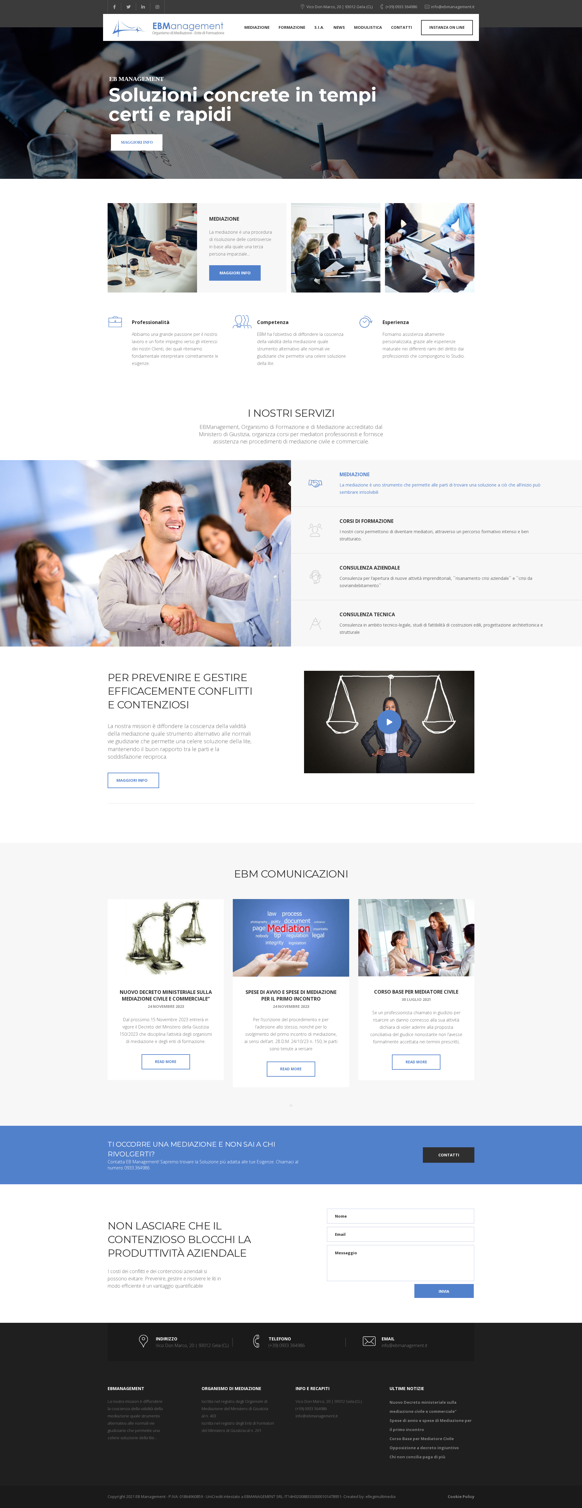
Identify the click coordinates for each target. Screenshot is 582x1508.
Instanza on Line (447, 27)
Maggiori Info (137, 142)
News (339, 27)
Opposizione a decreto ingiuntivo (424, 1447)
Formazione (292, 27)
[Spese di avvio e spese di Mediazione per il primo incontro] (291, 938)
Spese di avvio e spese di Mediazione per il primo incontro (291, 995)
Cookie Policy (461, 1496)
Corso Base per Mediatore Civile (416, 991)
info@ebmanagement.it (452, 6)
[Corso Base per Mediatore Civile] (416, 938)
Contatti (401, 27)
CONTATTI (448, 1155)
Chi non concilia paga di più (417, 1457)
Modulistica (368, 27)
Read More (165, 1061)
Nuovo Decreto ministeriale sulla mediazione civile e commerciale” (166, 995)
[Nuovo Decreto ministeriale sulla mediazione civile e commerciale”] (166, 938)
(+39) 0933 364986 (401, 6)
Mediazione (256, 27)
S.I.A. (319, 27)
